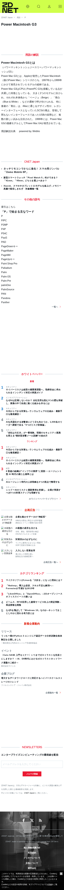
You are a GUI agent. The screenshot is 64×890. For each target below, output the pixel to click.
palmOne (6, 285)
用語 (18, 17)
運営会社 (32, 868)
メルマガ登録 (32, 774)
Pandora (5, 298)
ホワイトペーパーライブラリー (43, 499)
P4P (3, 229)
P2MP (4, 225)
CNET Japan (29, 793)
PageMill (6, 255)
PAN (3, 294)
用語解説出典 (8, 131)
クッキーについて (32, 858)
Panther (5, 302)
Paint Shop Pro (9, 263)
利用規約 (32, 853)
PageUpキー (8, 259)
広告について (32, 863)
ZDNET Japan (7, 17)
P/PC (4, 220)
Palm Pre (6, 281)
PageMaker (7, 250)
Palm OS (6, 276)
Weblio (36, 131)
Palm (4, 272)
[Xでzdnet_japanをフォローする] (32, 821)
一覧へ (55, 307)
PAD (3, 242)
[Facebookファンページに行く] (24, 821)
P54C (4, 233)
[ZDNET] (10, 6)
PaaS (4, 237)
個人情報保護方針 (32, 847)
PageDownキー (9, 246)
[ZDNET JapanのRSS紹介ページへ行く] (40, 821)
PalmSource (7, 289)
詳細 (50, 884)
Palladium (6, 268)
